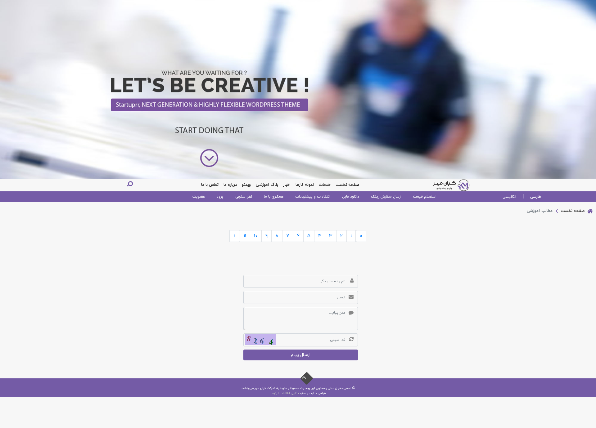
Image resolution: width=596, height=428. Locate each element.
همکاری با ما (273, 196)
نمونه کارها (305, 185)
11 (245, 236)
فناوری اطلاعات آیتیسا (285, 393)
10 (256, 236)
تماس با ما (210, 185)
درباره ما (230, 185)
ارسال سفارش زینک (386, 196)
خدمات (325, 185)
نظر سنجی (243, 196)
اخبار (287, 185)
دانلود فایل (350, 196)
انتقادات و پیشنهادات (312, 196)
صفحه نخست (347, 185)
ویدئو (246, 185)
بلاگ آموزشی (267, 185)
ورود (220, 196)
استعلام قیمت (424, 196)
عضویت (198, 196)
